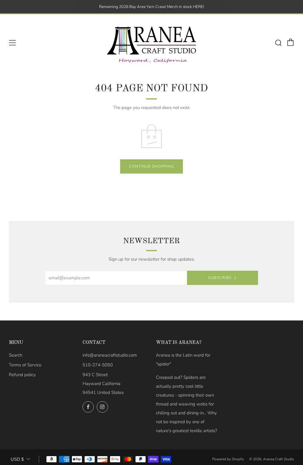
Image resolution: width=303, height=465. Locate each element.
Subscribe (220, 277)
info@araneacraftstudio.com (110, 355)
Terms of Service (25, 365)
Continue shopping (151, 166)
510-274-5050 (98, 365)
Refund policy (22, 375)
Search (15, 355)
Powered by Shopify (228, 459)
